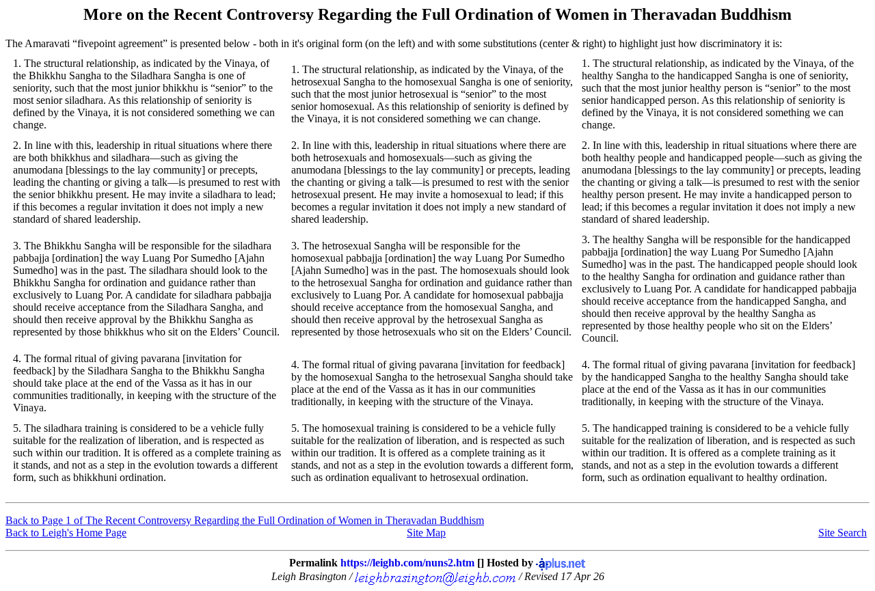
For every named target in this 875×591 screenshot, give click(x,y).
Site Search (842, 532)
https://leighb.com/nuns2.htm (407, 562)
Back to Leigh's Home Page (65, 532)
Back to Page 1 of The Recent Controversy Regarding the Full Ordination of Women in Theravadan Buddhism (244, 520)
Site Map (426, 532)
